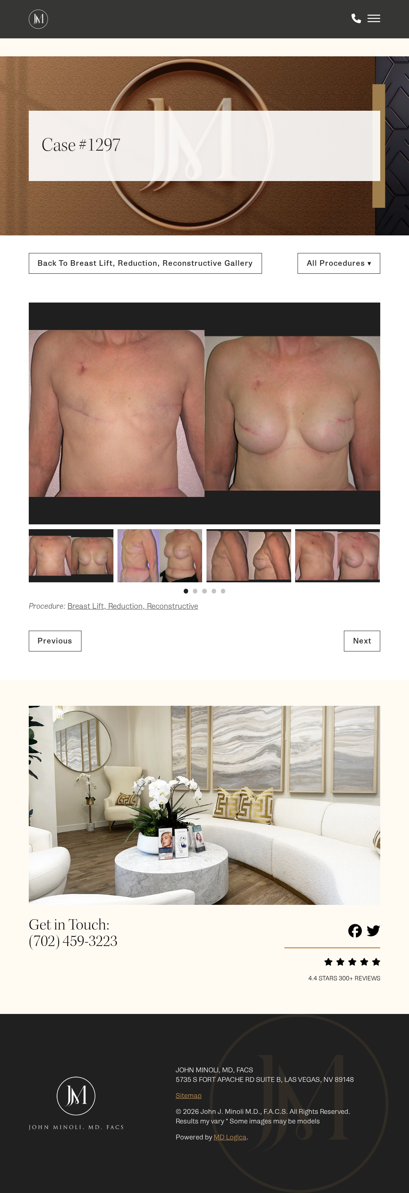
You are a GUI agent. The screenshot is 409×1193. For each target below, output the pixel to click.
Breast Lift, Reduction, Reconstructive (133, 606)
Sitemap (189, 1095)
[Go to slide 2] (195, 591)
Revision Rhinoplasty (303, 344)
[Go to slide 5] (223, 591)
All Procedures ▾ (339, 263)
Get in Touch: (69, 925)
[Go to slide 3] (204, 591)
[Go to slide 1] (186, 591)
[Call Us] (356, 19)
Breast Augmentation (305, 417)
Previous (55, 640)
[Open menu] (373, 19)
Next (362, 640)
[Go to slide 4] (214, 591)
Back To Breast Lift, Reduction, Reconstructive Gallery (145, 263)
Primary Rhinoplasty (303, 332)
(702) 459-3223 (73, 942)
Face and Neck (294, 301)
